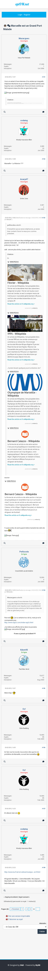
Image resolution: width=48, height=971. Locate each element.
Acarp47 (24, 179)
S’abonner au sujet (15, 919)
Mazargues (24, 38)
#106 (43, 747)
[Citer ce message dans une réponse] (43, 112)
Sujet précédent (11, 897)
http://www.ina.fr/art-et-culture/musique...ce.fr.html (22, 872)
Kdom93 (24, 650)
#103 (43, 218)
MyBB (37, 965)
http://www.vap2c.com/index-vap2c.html (18, 622)
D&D (22, 965)
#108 (43, 867)
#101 (43, 77)
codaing (24, 120)
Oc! (24, 709)
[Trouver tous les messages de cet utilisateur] (4, 112)
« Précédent (15, 909)
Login (20, 14)
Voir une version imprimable (19, 916)
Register (27, 14)
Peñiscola (24, 551)
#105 (43, 688)
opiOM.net (22, 4)
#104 (43, 590)
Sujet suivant (24, 897)
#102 (43, 159)
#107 (43, 808)
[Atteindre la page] (38, 909)
